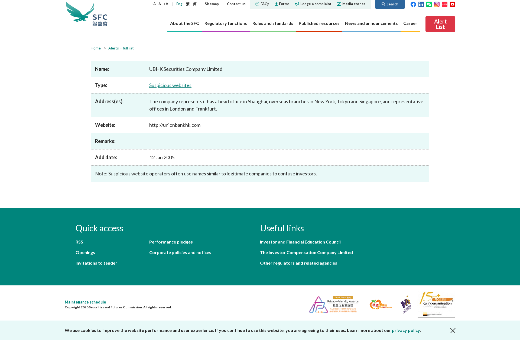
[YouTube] (452, 4)
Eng (179, 4)
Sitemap (212, 4)
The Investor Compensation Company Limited (306, 252)
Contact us (236, 4)
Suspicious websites (170, 85)
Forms (284, 4)
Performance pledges (171, 241)
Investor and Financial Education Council (300, 241)
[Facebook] (413, 4)
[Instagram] (437, 4)
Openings (85, 252)
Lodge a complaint (316, 4)
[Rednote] (444, 4)
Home (96, 48)
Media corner (353, 4)
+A (166, 4)
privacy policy (406, 330)
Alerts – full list (121, 48)
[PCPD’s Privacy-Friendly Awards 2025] (331, 303)
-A (154, 4)
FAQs (265, 4)
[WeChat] (429, 4)
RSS (79, 241)
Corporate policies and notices (180, 252)
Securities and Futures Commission (100, 13)
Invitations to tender (96, 262)
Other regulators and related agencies (298, 262)
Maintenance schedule (85, 302)
